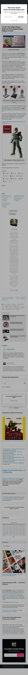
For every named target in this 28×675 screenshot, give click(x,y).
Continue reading (14, 20)
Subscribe (20, 17)
